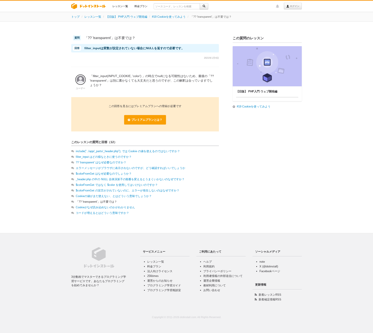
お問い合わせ (211, 290)
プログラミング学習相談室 (164, 290)
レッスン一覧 (120, 6)
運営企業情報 (211, 280)
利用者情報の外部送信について (223, 276)
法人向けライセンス (159, 271)
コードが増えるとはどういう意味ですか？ (102, 213)
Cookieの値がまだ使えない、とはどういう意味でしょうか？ (114, 196)
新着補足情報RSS (270, 299)
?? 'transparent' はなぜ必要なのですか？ (101, 162)
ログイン (294, 6)
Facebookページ (269, 271)
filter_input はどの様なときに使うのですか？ (104, 156)
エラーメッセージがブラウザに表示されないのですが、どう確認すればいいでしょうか (130, 168)
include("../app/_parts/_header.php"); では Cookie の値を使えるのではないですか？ (128, 151)
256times (153, 276)
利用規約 (209, 266)
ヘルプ (207, 261)
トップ (75, 16)
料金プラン (140, 6)
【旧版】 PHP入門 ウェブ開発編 (126, 16)
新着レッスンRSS (270, 294)
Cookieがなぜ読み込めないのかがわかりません (105, 207)
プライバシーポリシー (217, 271)
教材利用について (214, 285)
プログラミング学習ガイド (164, 285)
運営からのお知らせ (159, 280)
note (262, 261)
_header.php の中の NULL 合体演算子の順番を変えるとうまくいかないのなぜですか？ (130, 179)
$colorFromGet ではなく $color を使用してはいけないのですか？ (117, 184)
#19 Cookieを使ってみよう (169, 16)
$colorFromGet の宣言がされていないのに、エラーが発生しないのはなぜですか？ (127, 190)
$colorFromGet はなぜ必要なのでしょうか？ (104, 173)
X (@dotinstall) (268, 266)
